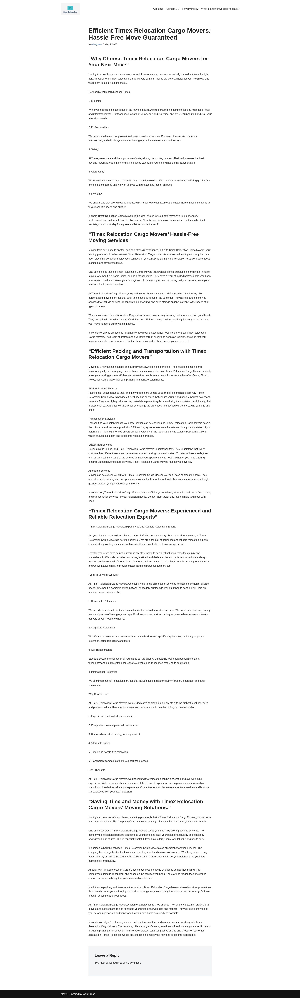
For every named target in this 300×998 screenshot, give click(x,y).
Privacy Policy (190, 9)
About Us (158, 9)
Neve (64, 994)
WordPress (89, 994)
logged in (114, 962)
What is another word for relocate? (220, 9)
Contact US (172, 9)
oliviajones (96, 44)
